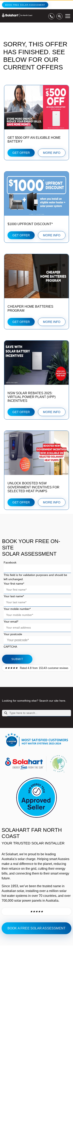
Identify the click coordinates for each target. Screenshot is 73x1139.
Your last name (14, 596)
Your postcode (13, 634)
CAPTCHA (10, 646)
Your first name (14, 583)
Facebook (10, 562)
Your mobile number (17, 608)
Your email (11, 621)
